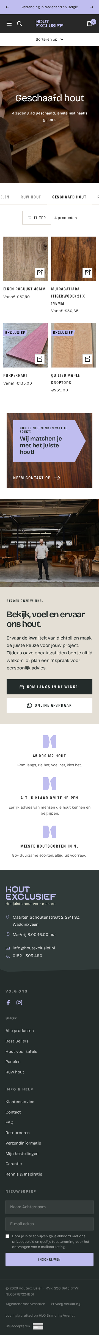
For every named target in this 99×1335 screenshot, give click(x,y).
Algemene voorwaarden (25, 1304)
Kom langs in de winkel (53, 686)
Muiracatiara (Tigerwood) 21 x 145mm (68, 295)
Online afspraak (53, 705)
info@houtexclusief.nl (34, 948)
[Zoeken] (19, 23)
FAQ (9, 1122)
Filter (40, 217)
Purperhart (15, 375)
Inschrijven (49, 1259)
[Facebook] (8, 1002)
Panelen (13, 1061)
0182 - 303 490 (27, 956)
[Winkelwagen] (89, 23)
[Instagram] (19, 1002)
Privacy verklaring (66, 1304)
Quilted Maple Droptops (65, 379)
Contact (13, 1112)
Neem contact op (32, 477)
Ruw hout (31, 197)
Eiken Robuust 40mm (24, 288)
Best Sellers (17, 1041)
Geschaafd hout (69, 197)
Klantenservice (20, 1101)
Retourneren (18, 1132)
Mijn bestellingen (22, 1153)
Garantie (14, 1163)
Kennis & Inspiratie (24, 1174)
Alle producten (20, 1030)
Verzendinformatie (23, 1143)
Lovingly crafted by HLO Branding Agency (41, 1315)
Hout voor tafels (21, 1051)
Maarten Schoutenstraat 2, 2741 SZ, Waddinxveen (46, 921)
